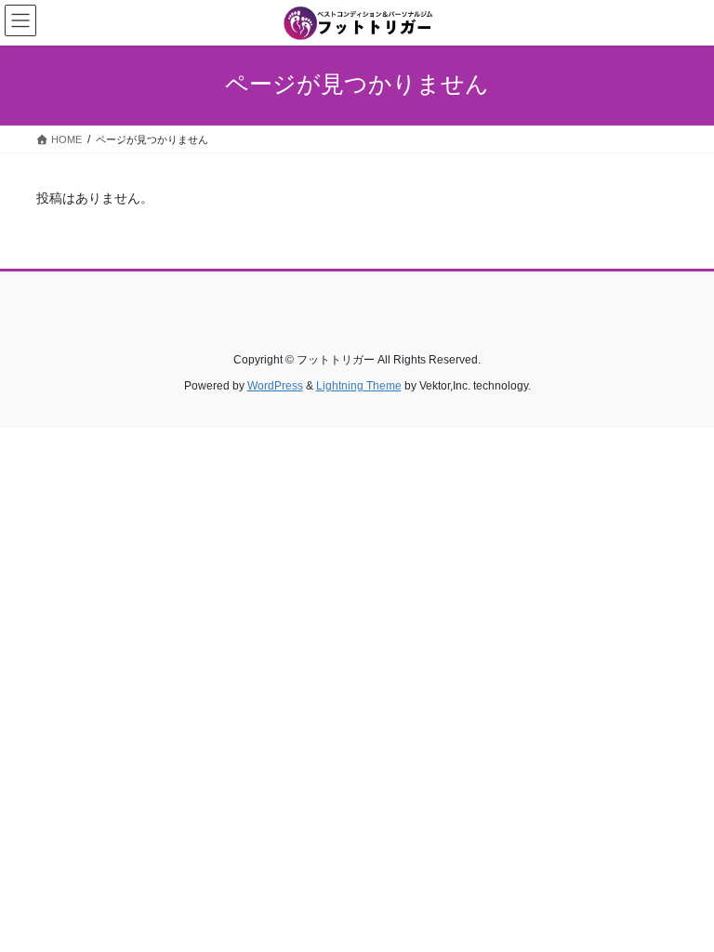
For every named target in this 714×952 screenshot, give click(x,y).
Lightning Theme (359, 385)
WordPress (275, 385)
